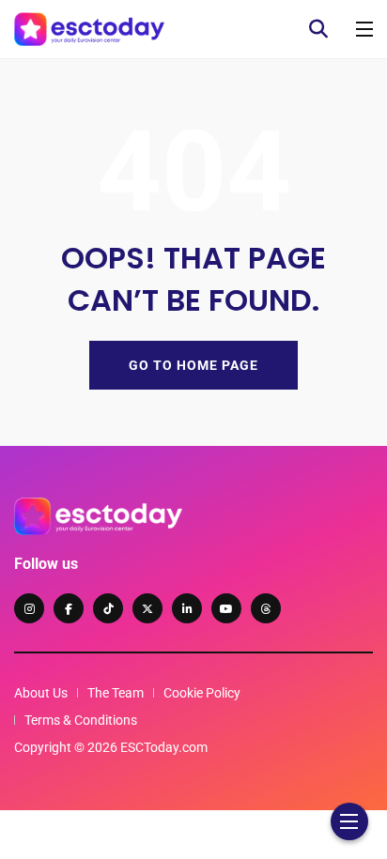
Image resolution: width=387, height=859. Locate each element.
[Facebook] (69, 608)
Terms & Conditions (80, 720)
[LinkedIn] (187, 608)
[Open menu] (364, 29)
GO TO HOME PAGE (193, 365)
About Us (41, 692)
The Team (115, 692)
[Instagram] (29, 608)
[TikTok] (108, 608)
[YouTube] (226, 608)
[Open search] (318, 29)
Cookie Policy (201, 692)
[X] (147, 608)
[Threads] (266, 608)
